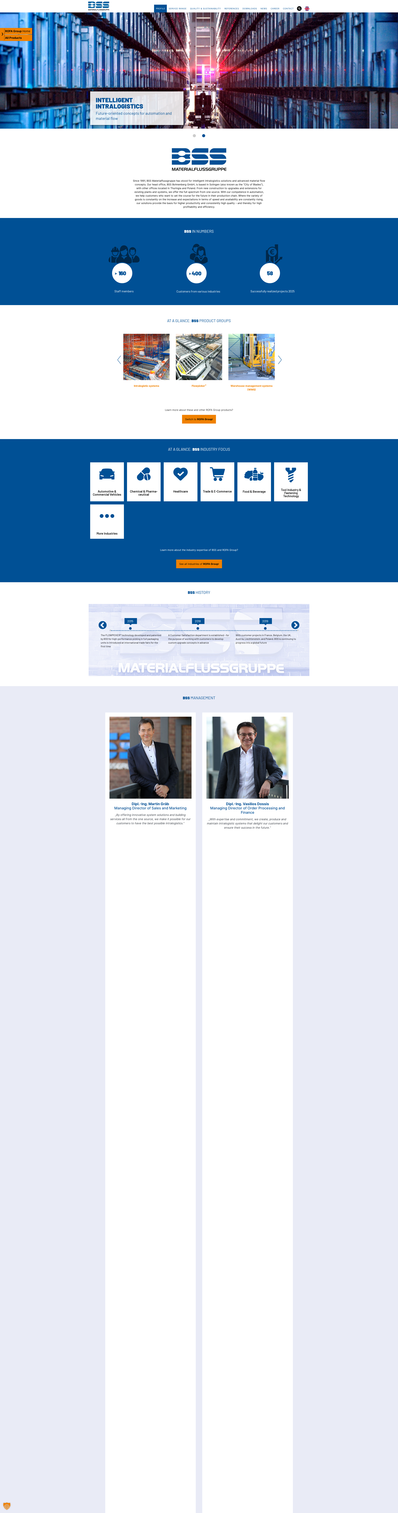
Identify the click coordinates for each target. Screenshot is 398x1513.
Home (17, 31)
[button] (194, 135)
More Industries (107, 533)
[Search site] (299, 8)
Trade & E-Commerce (217, 491)
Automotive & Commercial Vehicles (107, 492)
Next (279, 360)
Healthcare (180, 491)
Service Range (178, 8)
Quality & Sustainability (205, 8)
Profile (160, 8)
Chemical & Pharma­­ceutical (143, 492)
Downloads (250, 8)
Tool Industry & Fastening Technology (291, 493)
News (264, 8)
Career (275, 8)
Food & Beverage (254, 491)
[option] (266, 644)
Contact (288, 8)
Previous (119, 360)
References (231, 8)
